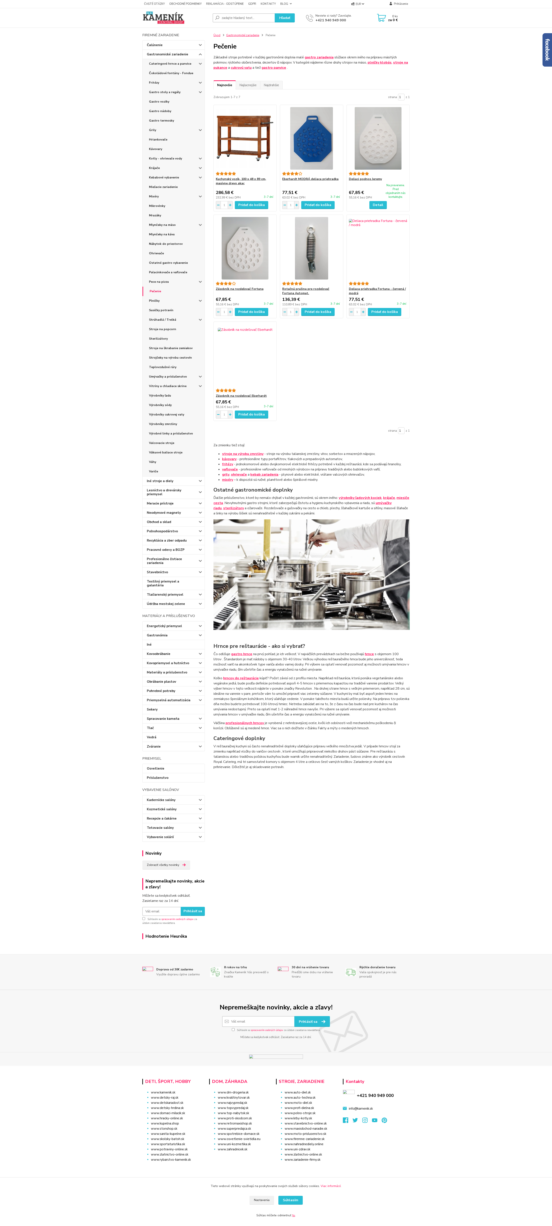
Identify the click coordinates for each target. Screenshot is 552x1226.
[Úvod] (175, 18)
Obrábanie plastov (161, 681)
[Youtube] (377, 1121)
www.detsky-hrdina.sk (167, 1108)
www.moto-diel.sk (298, 1103)
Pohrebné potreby (161, 691)
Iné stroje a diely (160, 481)
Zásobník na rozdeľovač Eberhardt (241, 396)
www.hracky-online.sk (167, 1118)
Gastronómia (157, 635)
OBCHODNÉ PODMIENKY (185, 4)
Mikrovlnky (157, 206)
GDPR (252, 4)
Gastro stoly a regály (164, 92)
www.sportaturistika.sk (168, 1144)
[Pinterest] (384, 1121)
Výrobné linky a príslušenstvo (171, 433)
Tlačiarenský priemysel (165, 594)
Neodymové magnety (164, 513)
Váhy (152, 462)
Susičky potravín (161, 310)
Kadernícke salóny (161, 800)
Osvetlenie (155, 768)
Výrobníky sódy (160, 405)
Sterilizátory (158, 339)
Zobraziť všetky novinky (163, 865)
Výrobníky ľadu (160, 396)
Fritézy (154, 83)
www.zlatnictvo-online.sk (169, 1154)
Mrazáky (155, 215)
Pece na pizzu (159, 282)
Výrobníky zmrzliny (163, 424)
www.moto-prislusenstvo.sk (305, 1134)
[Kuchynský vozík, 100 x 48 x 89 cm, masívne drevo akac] (245, 138)
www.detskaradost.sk (167, 1103)
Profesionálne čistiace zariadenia (164, 561)
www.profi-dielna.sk (299, 1108)
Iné (149, 644)
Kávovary (155, 149)
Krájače (154, 168)
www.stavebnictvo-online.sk (306, 1123)
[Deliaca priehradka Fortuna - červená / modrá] (378, 248)
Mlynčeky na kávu (162, 234)
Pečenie (155, 291)
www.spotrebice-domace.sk (238, 1134)
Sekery (152, 709)
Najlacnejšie (248, 85)
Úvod (216, 35)
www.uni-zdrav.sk (297, 1149)
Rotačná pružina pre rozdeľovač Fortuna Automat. (305, 291)
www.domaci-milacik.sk (168, 1113)
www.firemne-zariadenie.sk (305, 1139)
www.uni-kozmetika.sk (234, 1144)
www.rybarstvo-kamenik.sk (171, 1159)
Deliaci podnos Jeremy (365, 179)
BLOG (284, 4)
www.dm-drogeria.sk (233, 1092)
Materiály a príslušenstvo (167, 672)
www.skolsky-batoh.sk (167, 1139)
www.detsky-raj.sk (164, 1097)
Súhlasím (290, 1200)
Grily (152, 130)
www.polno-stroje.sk (300, 1113)
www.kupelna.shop (165, 1123)
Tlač (150, 728)
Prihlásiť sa (192, 911)
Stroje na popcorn (162, 329)
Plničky (154, 301)
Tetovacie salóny (160, 828)
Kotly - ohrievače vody (165, 158)
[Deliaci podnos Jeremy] (378, 138)
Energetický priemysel (164, 626)
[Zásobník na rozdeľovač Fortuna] (245, 248)
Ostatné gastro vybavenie (168, 263)
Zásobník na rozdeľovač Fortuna (239, 289)
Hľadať (284, 18)
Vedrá (151, 737)
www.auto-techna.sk (300, 1097)
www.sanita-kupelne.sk (168, 1134)
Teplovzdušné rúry (162, 367)
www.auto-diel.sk (298, 1092)
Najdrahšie (271, 85)
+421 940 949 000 (330, 20)
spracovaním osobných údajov (177, 919)
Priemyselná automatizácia (168, 700)
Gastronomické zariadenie (167, 54)
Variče (153, 471)
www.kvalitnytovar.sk (234, 1097)
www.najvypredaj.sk (232, 1103)
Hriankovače (158, 139)
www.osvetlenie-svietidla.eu (239, 1139)
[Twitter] (357, 1121)
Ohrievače (156, 253)
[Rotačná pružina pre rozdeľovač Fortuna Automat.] (311, 248)
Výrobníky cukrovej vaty (166, 414)
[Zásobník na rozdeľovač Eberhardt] (245, 355)
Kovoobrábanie (158, 654)
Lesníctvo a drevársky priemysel (164, 492)
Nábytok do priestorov (166, 244)
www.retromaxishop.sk (235, 1123)
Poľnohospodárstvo (162, 531)
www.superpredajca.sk (234, 1128)
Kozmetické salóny (162, 809)
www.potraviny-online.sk (169, 1149)
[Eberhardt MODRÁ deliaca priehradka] (311, 138)
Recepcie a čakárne (162, 818)
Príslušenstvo (157, 778)
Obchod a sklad (159, 522)
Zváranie (154, 746)
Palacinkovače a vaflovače (168, 272)
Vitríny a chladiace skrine (168, 386)
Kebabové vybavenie (164, 177)
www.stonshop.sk (164, 1128)
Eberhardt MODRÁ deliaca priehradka (310, 179)
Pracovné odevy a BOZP (166, 550)
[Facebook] (348, 1121)
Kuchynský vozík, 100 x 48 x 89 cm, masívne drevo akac (241, 181)
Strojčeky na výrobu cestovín (170, 358)
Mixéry (154, 196)
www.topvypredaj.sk (233, 1108)
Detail (378, 205)
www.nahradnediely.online (304, 1144)
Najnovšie (224, 85)
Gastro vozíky (159, 102)
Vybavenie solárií (160, 837)
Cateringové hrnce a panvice (170, 64)
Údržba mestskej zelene (166, 604)
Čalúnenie (155, 45)
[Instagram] (367, 1121)
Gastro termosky (161, 121)
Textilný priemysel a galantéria (163, 583)
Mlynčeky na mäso (162, 225)
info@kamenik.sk (361, 1108)
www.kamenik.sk (163, 1092)
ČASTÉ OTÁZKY (154, 4)
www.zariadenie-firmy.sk (302, 1159)
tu (293, 1215)
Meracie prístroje (160, 503)
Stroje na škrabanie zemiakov (171, 348)
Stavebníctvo (157, 572)
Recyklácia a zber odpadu (167, 540)
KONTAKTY (268, 4)
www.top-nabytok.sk (233, 1113)
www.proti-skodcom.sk (235, 1118)
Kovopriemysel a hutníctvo (168, 663)
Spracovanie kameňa (163, 719)
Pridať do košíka (251, 205)
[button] (240, 1157)
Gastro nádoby (160, 111)
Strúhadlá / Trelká (162, 320)
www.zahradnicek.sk (232, 1149)
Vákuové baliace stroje (165, 452)
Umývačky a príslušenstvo (168, 377)
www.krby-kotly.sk (298, 1118)
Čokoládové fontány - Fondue (171, 73)
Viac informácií (331, 1186)
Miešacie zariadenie (163, 187)
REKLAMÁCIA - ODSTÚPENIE (225, 4)
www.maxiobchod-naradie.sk (306, 1128)
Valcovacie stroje (161, 443)
